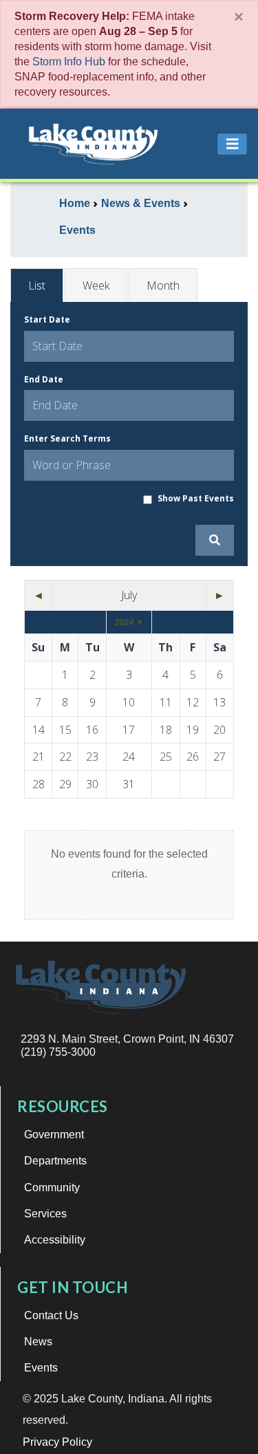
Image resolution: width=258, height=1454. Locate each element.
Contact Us (51, 1315)
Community (52, 1187)
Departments (55, 1161)
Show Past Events (196, 498)
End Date (43, 379)
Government (54, 1134)
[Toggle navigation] (232, 144)
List (36, 285)
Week (96, 285)
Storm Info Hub (68, 61)
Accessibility (54, 1240)
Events (41, 1368)
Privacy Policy (57, 1442)
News (38, 1341)
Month (163, 285)
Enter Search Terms (67, 438)
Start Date (47, 319)
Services (45, 1213)
